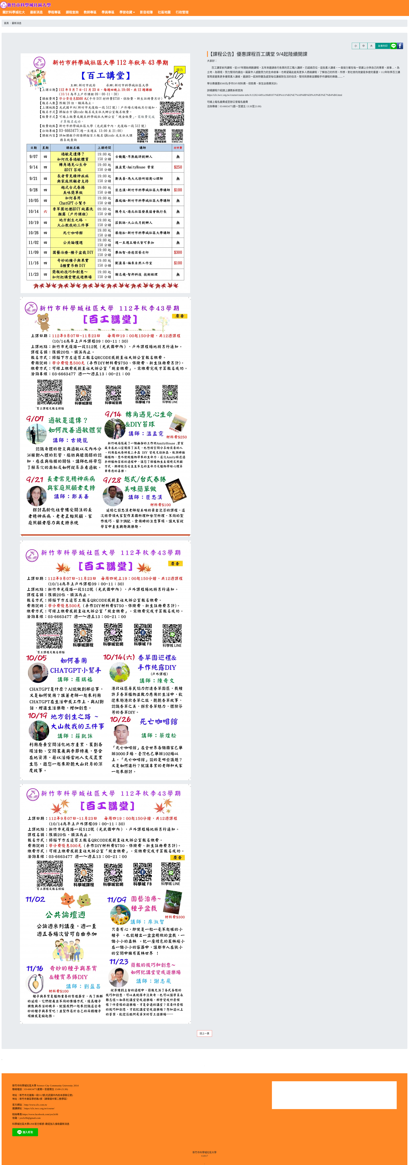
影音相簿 (146, 12)
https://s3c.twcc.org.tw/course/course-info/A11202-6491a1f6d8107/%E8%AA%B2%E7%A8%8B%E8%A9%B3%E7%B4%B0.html (274, 95)
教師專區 (90, 12)
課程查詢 (72, 12)
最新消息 (36, 12)
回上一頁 (204, 1033)
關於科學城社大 (14, 12)
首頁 (6, 23)
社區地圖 (164, 12)
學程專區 (54, 12)
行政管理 (182, 12)
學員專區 (108, 12)
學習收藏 (126, 12)
